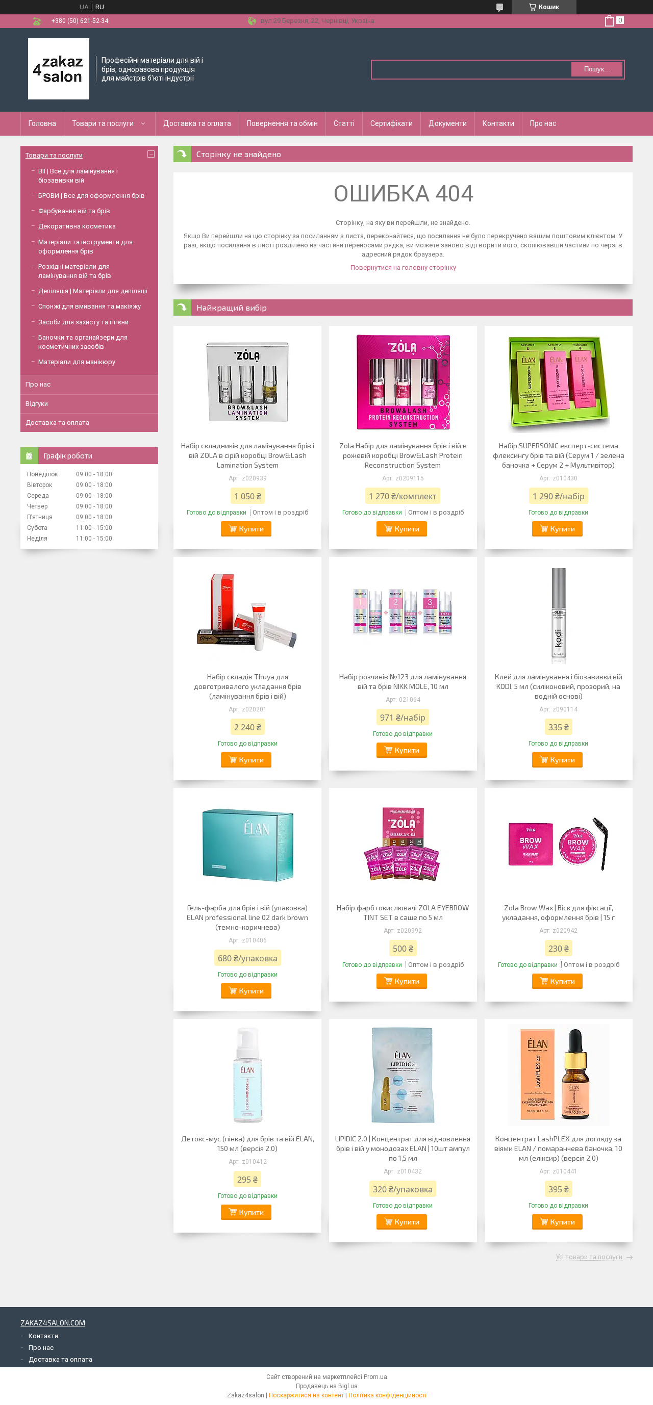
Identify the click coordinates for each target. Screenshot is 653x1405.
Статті (344, 123)
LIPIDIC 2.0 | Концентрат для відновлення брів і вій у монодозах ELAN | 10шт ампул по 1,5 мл (402, 1148)
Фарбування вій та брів (74, 211)
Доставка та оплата (197, 123)
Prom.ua (375, 1377)
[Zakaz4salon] (58, 68)
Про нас (543, 123)
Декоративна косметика (77, 226)
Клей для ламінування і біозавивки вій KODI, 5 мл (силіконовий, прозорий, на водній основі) (558, 686)
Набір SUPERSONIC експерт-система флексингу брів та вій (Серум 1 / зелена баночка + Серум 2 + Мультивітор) (558, 455)
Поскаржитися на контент (306, 1395)
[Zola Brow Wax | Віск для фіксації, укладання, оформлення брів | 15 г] (558, 844)
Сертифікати (391, 123)
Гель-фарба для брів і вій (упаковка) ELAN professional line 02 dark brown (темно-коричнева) (247, 917)
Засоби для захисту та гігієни (83, 322)
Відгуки (37, 403)
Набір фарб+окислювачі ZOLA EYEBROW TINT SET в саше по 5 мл (403, 912)
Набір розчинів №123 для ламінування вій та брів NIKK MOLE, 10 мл (402, 681)
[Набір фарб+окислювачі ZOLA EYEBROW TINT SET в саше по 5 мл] (403, 844)
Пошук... (597, 69)
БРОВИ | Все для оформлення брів (91, 195)
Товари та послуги (103, 123)
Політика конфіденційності (387, 1395)
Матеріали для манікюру (76, 362)
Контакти (498, 123)
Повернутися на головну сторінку (403, 267)
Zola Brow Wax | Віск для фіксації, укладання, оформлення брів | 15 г (558, 912)
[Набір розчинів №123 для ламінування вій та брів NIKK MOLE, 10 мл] (403, 613)
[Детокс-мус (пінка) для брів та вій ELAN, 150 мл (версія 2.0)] (247, 1075)
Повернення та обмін (282, 123)
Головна (42, 123)
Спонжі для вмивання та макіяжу (89, 306)
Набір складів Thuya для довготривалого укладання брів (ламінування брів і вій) (248, 686)
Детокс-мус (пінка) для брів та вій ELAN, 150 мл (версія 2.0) (247, 1143)
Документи (448, 123)
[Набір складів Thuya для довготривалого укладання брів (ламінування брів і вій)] (247, 613)
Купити (251, 528)
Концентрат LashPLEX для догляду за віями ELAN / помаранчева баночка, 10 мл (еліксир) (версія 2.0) (558, 1148)
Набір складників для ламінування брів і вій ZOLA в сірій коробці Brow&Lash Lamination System (247, 455)
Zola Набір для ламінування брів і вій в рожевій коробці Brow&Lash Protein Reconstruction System (403, 455)
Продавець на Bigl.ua (327, 1386)
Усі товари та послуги (589, 1257)
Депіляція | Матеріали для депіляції (92, 291)
